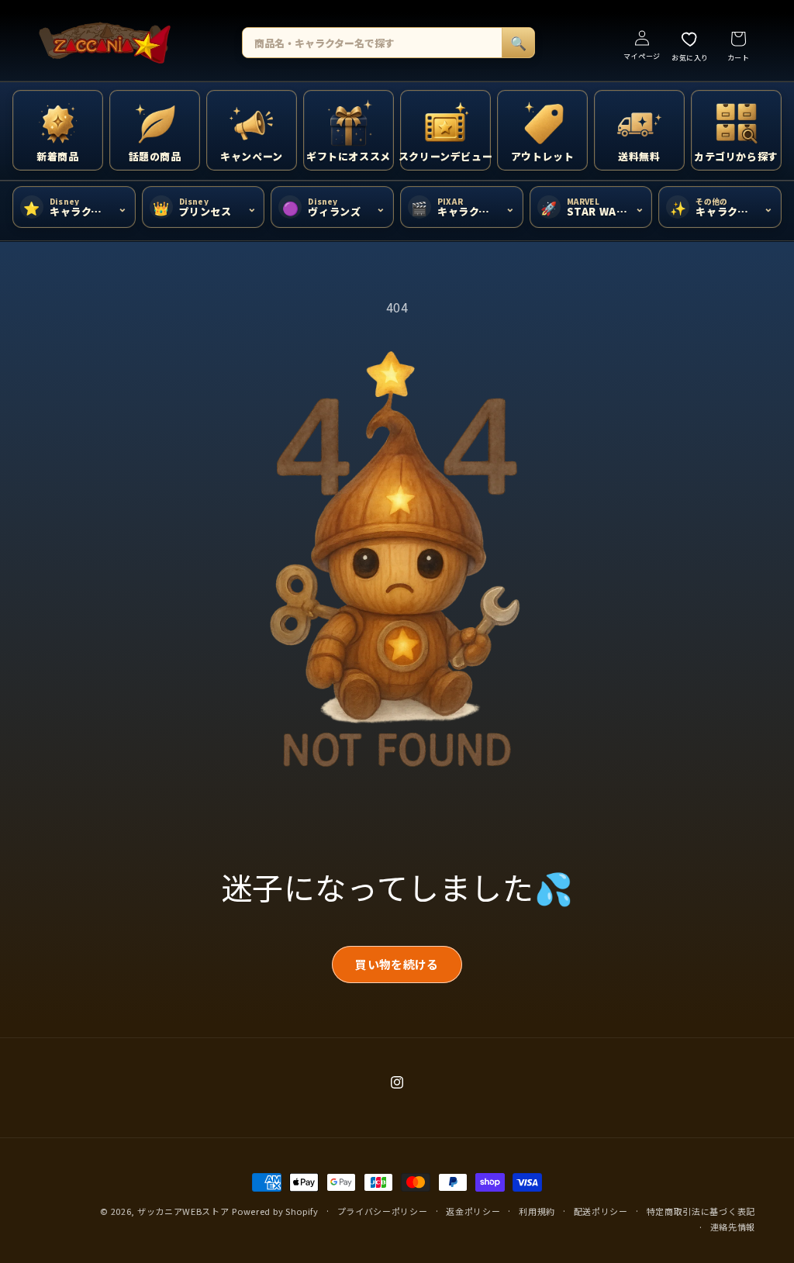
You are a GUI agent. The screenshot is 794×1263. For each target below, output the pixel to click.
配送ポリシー (601, 1211)
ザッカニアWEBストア (183, 1211)
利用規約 (537, 1211)
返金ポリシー (473, 1211)
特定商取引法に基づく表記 (701, 1211)
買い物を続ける (396, 964)
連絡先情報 (733, 1226)
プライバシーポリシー (382, 1211)
